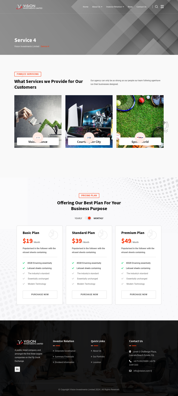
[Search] (156, 6)
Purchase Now (40, 294)
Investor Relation (114, 6)
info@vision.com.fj (143, 370)
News (130, 6)
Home (85, 6)
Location (97, 362)
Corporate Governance (65, 351)
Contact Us (141, 6)
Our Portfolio (99, 356)
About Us (96, 6)
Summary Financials (64, 356)
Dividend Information (64, 362)
